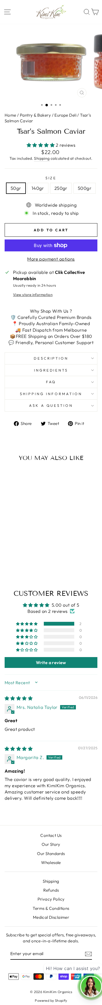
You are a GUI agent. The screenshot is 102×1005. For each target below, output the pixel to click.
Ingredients (51, 370)
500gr (84, 188)
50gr (16, 188)
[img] (19, 698)
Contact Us (50, 835)
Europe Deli (65, 115)
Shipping (42, 158)
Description (51, 358)
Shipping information (51, 394)
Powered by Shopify (51, 1000)
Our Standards (51, 853)
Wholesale (51, 862)
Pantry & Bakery (35, 115)
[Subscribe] (88, 953)
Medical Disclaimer (51, 917)
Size (51, 178)
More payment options (51, 259)
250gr (60, 188)
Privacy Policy (51, 899)
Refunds (51, 890)
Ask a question (51, 405)
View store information (32, 294)
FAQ (51, 382)
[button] (41, 145)
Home (11, 115)
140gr (38, 188)
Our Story (51, 844)
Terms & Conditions (51, 908)
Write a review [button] (51, 662)
